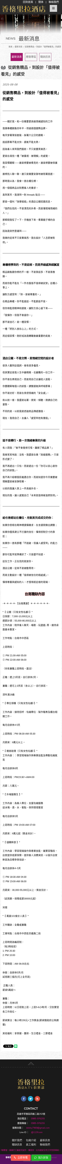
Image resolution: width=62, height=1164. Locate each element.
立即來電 (22, 1157)
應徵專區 (31, 57)
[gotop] (31, 1062)
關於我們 (17, 1140)
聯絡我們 (54, 2)
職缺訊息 (45, 57)
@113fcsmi (36, 1132)
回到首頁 (28, 2)
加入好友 (43, 1157)
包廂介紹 (31, 1140)
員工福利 (31, 1144)
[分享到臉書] (23, 1098)
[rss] (37, 1098)
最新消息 (17, 57)
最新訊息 (45, 1140)
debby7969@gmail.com (38, 1127)
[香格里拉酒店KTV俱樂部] (30, 1084)
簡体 (40, 2)
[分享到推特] (30, 1098)
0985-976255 (38, 1118)
